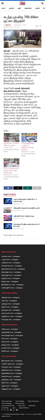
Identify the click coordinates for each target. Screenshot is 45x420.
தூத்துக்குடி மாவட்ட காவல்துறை (11, 379)
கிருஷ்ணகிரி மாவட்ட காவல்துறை (11, 332)
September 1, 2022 (20, 25)
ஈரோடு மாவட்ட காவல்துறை (10, 329)
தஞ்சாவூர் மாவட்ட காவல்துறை (11, 304)
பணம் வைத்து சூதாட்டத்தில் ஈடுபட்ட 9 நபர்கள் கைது (25, 200)
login (10, 235)
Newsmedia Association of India (15, 414)
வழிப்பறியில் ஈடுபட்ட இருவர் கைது (24, 216)
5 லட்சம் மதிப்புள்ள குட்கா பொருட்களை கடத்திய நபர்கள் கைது (11, 170)
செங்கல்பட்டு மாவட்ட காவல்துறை (12, 266)
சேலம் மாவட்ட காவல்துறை (9, 338)
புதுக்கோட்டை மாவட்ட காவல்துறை (12, 316)
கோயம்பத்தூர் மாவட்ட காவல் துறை (12, 335)
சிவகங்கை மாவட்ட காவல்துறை (11, 367)
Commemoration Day (8, 405)
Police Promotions (33, 401)
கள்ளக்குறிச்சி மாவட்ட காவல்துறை (12, 288)
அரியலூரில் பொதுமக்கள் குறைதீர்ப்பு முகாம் (27, 208)
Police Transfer (19, 403)
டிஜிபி (19, 8)
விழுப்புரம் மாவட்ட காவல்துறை (11, 278)
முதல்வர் (11, 8)
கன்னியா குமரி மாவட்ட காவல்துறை (12, 364)
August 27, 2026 (19, 204)
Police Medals (20, 401)
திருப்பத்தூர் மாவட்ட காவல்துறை (11, 275)
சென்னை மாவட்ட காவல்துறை (11, 256)
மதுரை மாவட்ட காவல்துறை (10, 386)
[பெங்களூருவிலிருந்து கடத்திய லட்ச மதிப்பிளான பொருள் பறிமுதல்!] (29, 137)
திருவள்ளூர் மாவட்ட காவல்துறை (11, 272)
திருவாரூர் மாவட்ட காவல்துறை (11, 310)
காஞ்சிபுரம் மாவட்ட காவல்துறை (11, 262)
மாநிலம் (37, 8)
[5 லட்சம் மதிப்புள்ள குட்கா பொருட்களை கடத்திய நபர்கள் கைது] (11, 162)
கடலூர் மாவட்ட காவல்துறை (10, 259)
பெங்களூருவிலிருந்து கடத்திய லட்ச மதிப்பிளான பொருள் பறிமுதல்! (27, 146)
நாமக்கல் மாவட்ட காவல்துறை (10, 348)
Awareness (32, 405)
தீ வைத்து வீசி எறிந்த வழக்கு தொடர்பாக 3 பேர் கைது (27, 225)
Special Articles (24, 408)
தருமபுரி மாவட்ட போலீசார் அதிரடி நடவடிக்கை (11, 144)
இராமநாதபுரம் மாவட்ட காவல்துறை (12, 361)
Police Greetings (7, 403)
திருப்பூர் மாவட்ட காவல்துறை (10, 345)
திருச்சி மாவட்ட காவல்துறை (10, 307)
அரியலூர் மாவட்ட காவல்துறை (11, 297)
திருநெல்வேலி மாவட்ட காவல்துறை (12, 373)
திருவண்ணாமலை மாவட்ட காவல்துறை (13, 269)
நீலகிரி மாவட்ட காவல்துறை (10, 351)
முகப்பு (3, 8)
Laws (13, 408)
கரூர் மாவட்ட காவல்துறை (9, 300)
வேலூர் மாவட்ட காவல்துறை (10, 281)
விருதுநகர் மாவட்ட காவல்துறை (11, 389)
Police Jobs (21, 405)
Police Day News (7, 401)
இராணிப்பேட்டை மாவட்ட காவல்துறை (13, 284)
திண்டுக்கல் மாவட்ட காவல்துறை (11, 370)
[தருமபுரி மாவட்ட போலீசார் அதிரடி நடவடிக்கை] (11, 137)
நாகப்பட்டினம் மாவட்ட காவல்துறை (12, 313)
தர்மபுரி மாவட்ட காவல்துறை (10, 341)
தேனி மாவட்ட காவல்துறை (9, 382)
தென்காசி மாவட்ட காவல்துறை (11, 376)
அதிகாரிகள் (28, 8)
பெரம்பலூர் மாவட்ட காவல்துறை (11, 319)
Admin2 (8, 25)
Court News (5, 408)
